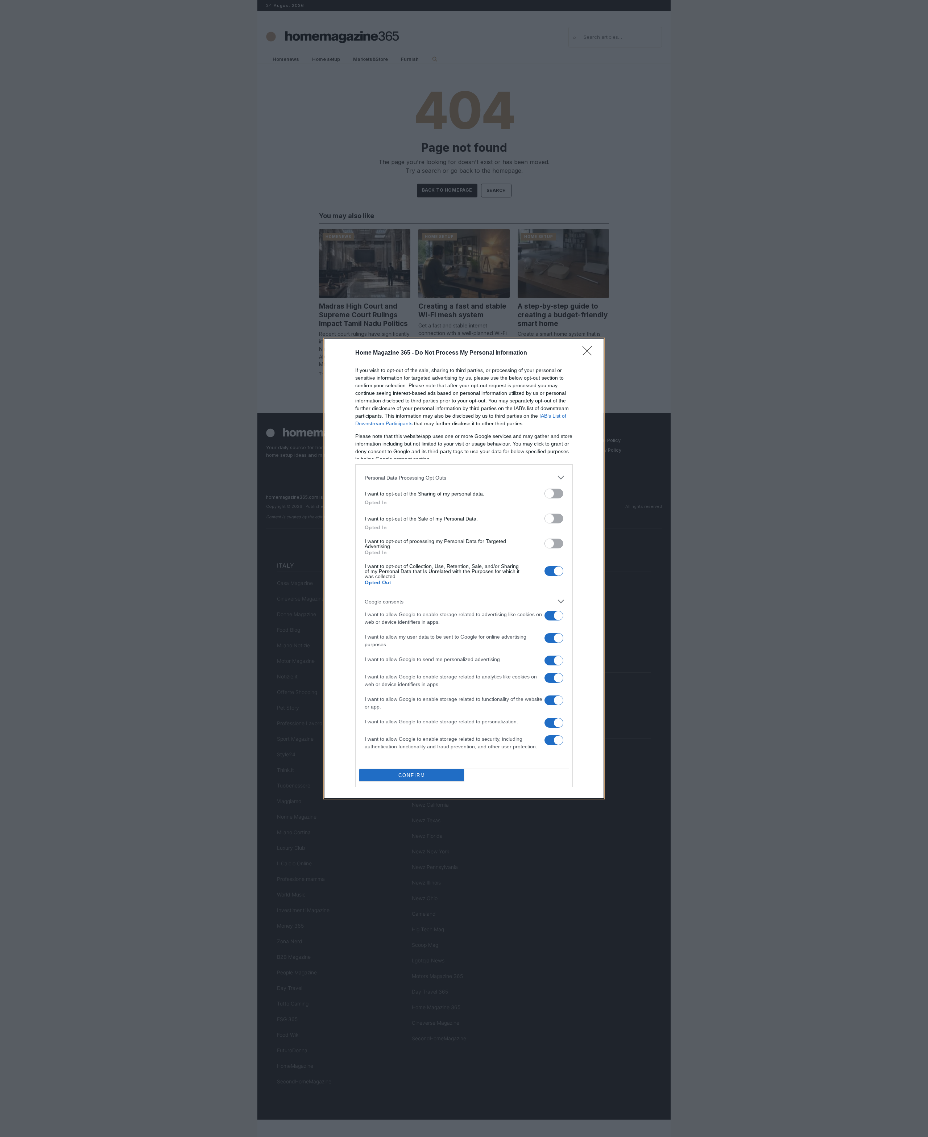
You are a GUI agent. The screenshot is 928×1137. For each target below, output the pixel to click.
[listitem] (464, 477)
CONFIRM (411, 775)
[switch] (553, 493)
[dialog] (464, 568)
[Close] (589, 353)
